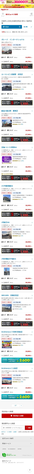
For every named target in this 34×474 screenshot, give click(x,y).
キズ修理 (9, 431)
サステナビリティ (20, 462)
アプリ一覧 (4, 462)
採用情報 (19, 448)
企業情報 (4, 448)
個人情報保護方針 (11, 448)
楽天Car (3, 431)
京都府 (15, 431)
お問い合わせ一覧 (11, 462)
